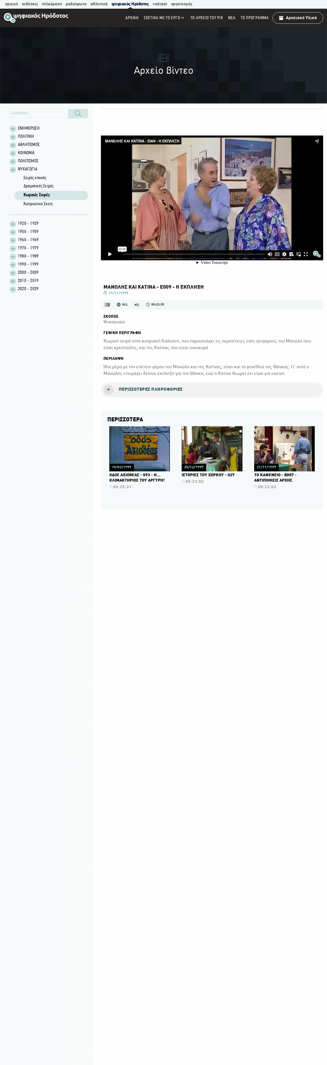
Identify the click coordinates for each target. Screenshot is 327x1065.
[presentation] (212, 390)
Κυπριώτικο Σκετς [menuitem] (38, 204)
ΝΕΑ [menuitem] (231, 18)
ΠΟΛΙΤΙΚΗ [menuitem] (26, 136)
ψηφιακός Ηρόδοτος (130, 4)
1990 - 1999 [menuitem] (28, 264)
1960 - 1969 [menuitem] (28, 240)
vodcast (160, 4)
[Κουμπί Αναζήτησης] (78, 113)
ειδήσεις (30, 4)
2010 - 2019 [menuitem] (28, 281)
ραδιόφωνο (76, 4)
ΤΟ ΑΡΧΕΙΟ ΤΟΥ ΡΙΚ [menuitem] (207, 18)
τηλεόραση (52, 4)
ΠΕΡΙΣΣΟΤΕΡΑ (125, 419)
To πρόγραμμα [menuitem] (255, 18)
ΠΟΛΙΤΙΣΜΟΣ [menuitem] (28, 161)
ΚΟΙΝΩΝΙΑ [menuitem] (26, 153)
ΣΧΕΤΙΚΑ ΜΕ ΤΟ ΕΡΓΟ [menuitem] (162, 18)
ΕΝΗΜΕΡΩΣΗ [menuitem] (29, 128)
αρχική (11, 4)
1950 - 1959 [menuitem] (28, 232)
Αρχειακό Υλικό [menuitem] (301, 18)
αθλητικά (99, 4)
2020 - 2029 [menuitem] (28, 289)
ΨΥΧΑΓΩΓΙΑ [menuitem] (27, 169)
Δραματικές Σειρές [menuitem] (38, 186)
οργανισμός (181, 4)
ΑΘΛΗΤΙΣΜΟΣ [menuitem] (29, 145)
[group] (51, 191)
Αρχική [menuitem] (132, 18)
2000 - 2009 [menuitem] (28, 273)
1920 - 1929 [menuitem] (28, 224)
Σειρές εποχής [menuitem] (35, 178)
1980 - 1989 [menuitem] (28, 256)
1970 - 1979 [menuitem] (28, 248)
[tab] (212, 390)
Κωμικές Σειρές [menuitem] (37, 195)
